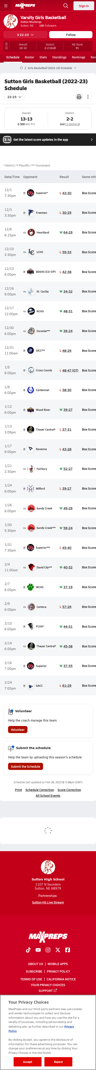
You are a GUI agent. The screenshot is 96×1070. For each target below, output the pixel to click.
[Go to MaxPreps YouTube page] (38, 950)
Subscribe (34, 971)
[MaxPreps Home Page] (21, 67)
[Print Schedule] (79, 96)
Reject (58, 1062)
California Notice (61, 979)
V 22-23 (23, 34)
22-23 (12, 97)
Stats (43, 57)
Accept (27, 1062)
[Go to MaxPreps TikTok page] (28, 950)
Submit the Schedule (25, 766)
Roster (29, 57)
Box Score (89, 193)
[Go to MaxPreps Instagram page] (48, 950)
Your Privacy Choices (48, 985)
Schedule (12, 57)
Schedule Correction (39, 790)
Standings (59, 57)
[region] (48, 1032)
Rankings (78, 57)
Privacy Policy (58, 971)
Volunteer (18, 729)
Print (18, 790)
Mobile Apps (58, 964)
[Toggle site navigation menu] (6, 6)
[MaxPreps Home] (25, 6)
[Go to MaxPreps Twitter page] (58, 950)
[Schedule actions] (88, 96)
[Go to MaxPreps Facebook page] (67, 950)
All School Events (48, 795)
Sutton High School (48, 879)
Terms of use (31, 979)
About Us (35, 964)
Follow (71, 34)
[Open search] (66, 6)
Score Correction (69, 790)
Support (46, 990)
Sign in (84, 6)
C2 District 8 (72, 124)
